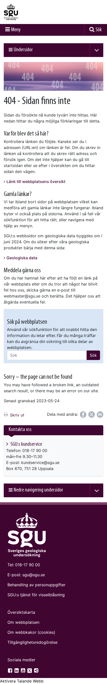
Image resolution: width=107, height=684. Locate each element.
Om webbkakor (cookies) (31, 632)
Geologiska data (21, 257)
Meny (16, 30)
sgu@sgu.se (33, 574)
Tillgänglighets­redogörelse (32, 642)
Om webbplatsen (23, 622)
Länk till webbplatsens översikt (35, 181)
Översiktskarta (21, 612)
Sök (99, 30)
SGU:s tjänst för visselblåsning (36, 594)
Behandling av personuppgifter (36, 584)
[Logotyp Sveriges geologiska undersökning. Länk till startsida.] (24, 12)
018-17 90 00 (27, 564)
